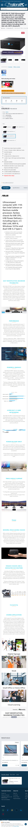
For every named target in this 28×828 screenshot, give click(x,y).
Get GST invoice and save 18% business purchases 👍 (13, 93)
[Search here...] (25, 9)
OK (25, 824)
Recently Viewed (5, 774)
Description (6, 187)
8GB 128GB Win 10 (20, 127)
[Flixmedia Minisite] (3, 72)
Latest (17, 774)
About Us (15, 790)
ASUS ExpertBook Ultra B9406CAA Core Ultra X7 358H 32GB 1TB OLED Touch (10, 760)
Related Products (5, 738)
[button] (1, 60)
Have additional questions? (8, 182)
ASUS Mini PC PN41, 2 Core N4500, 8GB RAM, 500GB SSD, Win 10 (15, 778)
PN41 (4, 123)
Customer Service (6, 790)
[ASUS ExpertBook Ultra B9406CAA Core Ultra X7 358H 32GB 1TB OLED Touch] (10, 750)
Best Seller (12, 774)
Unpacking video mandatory (8, 90)
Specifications (16, 187)
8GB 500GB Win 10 (11, 136)
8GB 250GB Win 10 (11, 131)
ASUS (7, 112)
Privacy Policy (16, 826)
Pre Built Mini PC (9, 28)
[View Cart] (25, 5)
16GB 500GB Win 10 (11, 140)
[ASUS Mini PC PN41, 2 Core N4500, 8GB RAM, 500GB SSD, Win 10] (5, 780)
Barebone (9, 127)
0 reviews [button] (10, 67)
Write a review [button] (17, 67)
